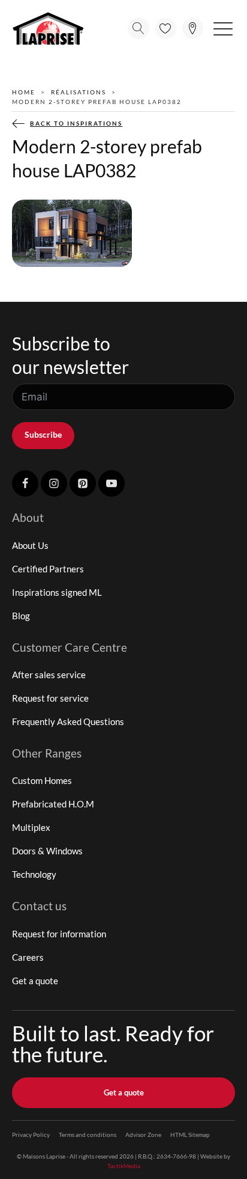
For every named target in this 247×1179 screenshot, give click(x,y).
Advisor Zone (143, 1134)
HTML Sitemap (190, 1134)
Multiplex (31, 827)
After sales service (49, 674)
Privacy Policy (31, 1134)
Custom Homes (42, 780)
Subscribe (43, 434)
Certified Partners (48, 568)
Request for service (50, 698)
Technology (34, 874)
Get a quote (35, 980)
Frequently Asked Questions (68, 721)
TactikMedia (123, 1165)
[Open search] (138, 28)
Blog (21, 615)
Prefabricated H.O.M (53, 803)
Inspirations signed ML (57, 592)
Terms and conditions (87, 1134)
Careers (28, 957)
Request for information (59, 933)
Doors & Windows (47, 850)
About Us (30, 545)
